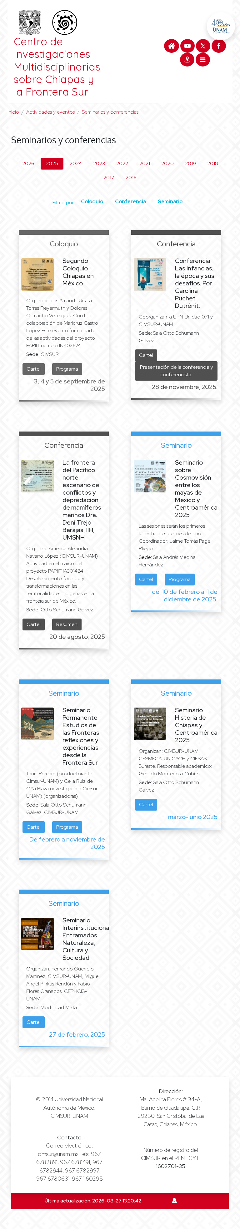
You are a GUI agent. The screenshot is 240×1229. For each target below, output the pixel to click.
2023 (99, 163)
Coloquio (92, 201)
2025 (52, 163)
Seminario (170, 201)
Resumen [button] (67, 624)
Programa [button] (67, 369)
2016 (131, 177)
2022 (122, 163)
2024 (76, 163)
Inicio (13, 112)
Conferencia (130, 201)
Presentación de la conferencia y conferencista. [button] (176, 371)
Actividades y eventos (50, 112)
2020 (167, 163)
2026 (28, 163)
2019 (190, 163)
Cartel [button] (34, 369)
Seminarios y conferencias (110, 112)
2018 (212, 163)
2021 (144, 163)
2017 (108, 177)
